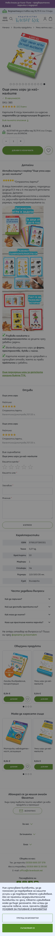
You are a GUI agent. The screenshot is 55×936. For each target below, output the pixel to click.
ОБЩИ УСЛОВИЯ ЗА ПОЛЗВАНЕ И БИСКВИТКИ (25, 908)
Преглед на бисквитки (27, 918)
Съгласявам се (27, 928)
